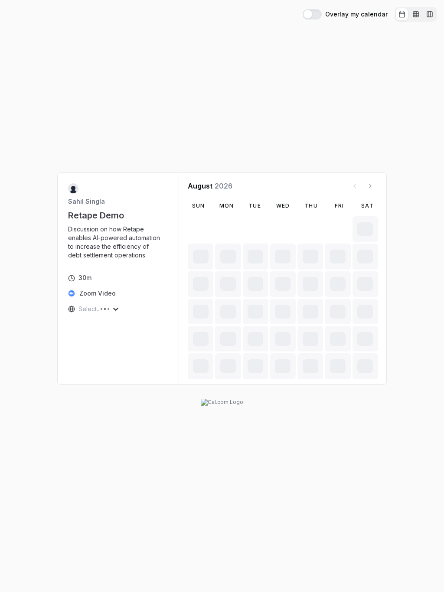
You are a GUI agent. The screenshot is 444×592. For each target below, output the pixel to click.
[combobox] (79, 309)
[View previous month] (354, 186)
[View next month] (370, 186)
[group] (416, 14)
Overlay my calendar (356, 14)
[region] (118, 242)
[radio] (401, 14)
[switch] (312, 14)
